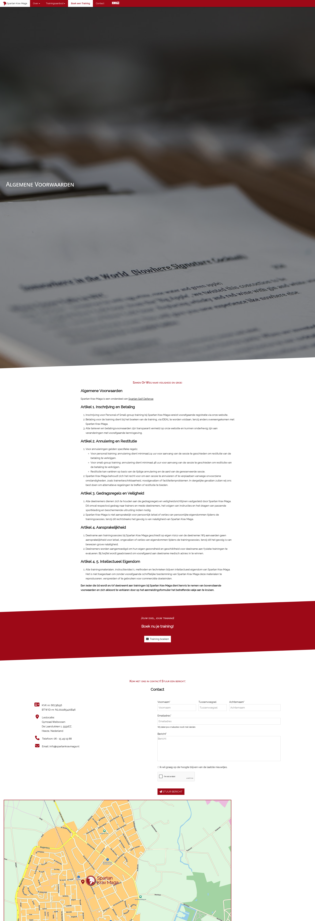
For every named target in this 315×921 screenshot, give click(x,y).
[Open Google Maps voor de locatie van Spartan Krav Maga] (117, 863)
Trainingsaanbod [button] (54, 3)
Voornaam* (164, 701)
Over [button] (35, 3)
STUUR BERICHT (172, 791)
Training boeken (159, 639)
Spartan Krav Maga (16, 3)
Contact (100, 3)
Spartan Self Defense (140, 398)
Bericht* (162, 733)
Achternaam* (236, 701)
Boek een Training (80, 3)
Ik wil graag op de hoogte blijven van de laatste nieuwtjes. (193, 767)
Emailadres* (164, 715)
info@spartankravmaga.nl (64, 746)
